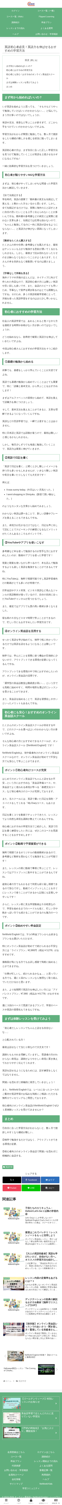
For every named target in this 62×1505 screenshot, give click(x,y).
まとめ (9, 86)
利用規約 (46, 1474)
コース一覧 (16, 1456)
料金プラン (16, 1461)
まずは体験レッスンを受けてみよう (22, 82)
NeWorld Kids (46, 1484)
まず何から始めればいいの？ (19, 66)
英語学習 (9, 1167)
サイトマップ (16, 1484)
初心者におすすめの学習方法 (19, 70)
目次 (27, 60)
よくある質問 (46, 1465)
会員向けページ (16, 1474)
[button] (50, 1188)
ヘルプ (46, 1479)
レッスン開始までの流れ (46, 1461)
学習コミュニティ (31, 1488)
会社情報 (16, 1479)
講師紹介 (46, 1456)
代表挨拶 (16, 1465)
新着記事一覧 (46, 1470)
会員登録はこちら (16, 1452)
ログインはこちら (46, 1452)
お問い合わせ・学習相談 (16, 1470)
